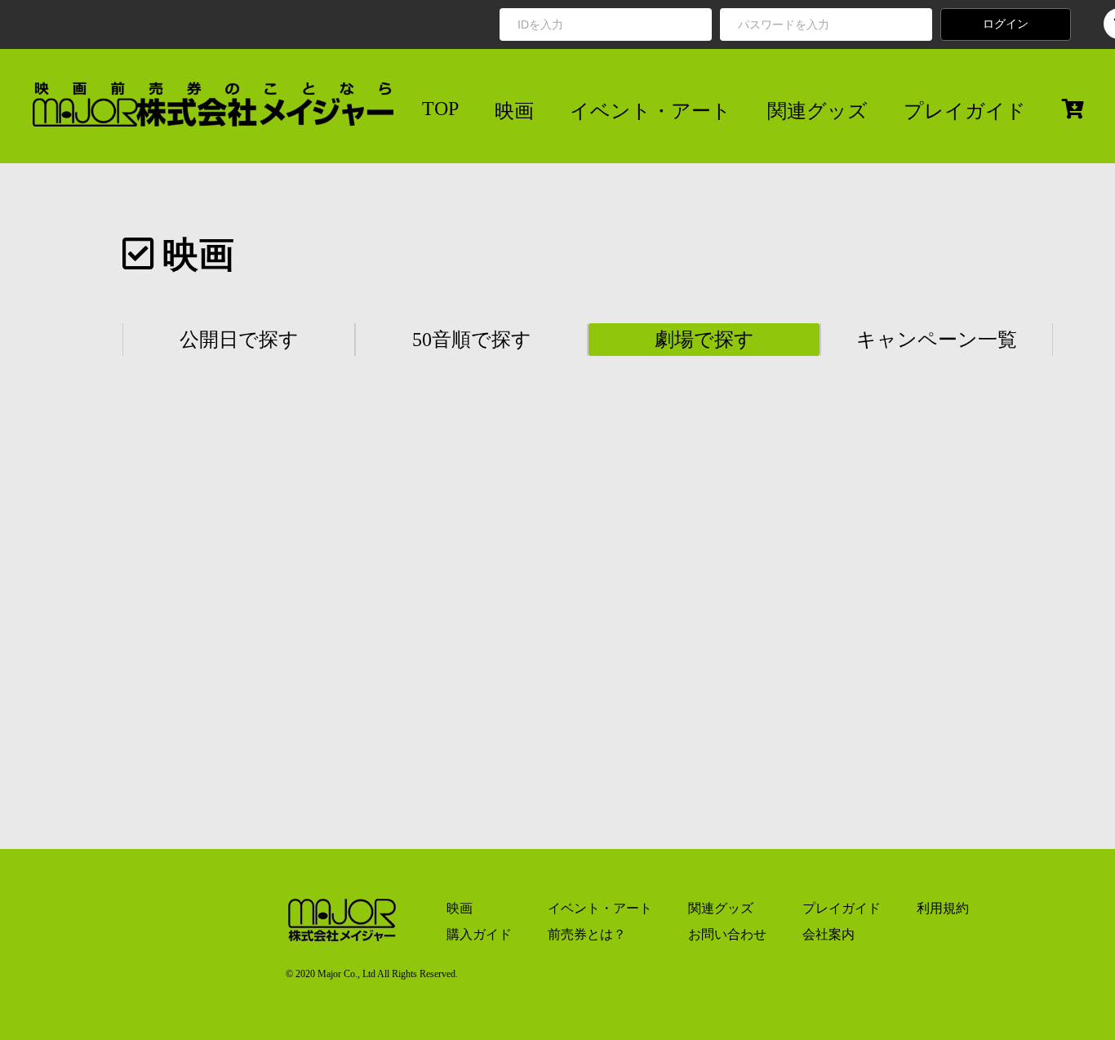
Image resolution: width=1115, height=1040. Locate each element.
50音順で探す (471, 339)
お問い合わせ (727, 934)
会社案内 (828, 934)
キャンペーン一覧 (936, 339)
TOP (440, 108)
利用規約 (943, 908)
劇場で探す (704, 339)
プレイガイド (965, 111)
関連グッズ (817, 111)
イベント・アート (650, 111)
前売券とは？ (587, 934)
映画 (514, 111)
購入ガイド (479, 934)
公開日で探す (239, 339)
